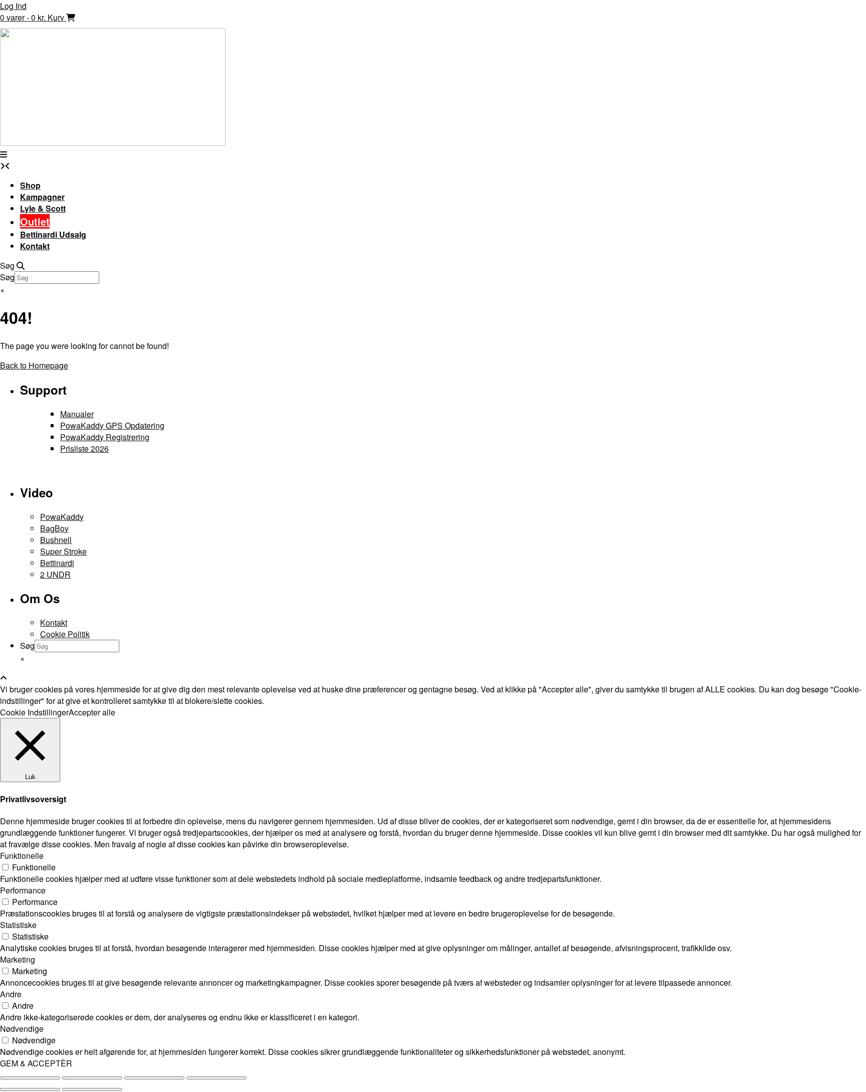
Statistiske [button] (18, 925)
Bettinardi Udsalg (53, 234)
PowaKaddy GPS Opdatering (112, 425)
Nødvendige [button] (22, 1028)
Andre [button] (11, 994)
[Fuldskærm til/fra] (92, 1077)
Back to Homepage (34, 365)
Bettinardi (57, 563)
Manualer (77, 414)
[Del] (154, 1077)
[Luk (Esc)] (216, 1077)
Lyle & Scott (43, 208)
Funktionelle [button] (22, 855)
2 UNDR (55, 574)
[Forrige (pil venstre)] (30, 1089)
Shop (30, 185)
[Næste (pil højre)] (92, 1089)
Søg (7, 277)
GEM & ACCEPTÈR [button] (36, 1063)
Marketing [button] (17, 959)
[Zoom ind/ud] (30, 1077)
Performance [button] (23, 890)
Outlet (35, 221)
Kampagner (42, 197)
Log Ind (13, 6)
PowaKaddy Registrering (104, 437)
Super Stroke (63, 551)
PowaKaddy (62, 516)
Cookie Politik (65, 634)
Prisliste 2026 (84, 448)
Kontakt (35, 246)
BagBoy (54, 528)
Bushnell (56, 539)
